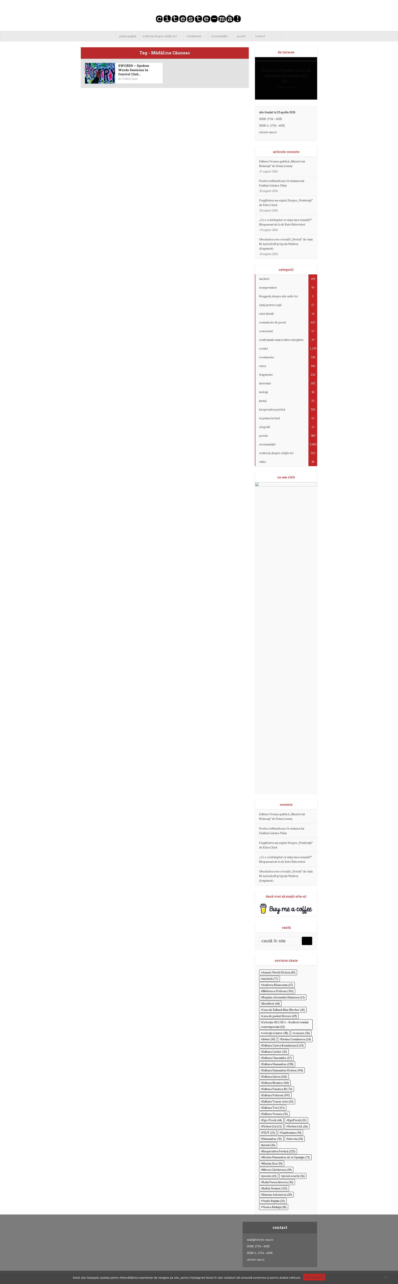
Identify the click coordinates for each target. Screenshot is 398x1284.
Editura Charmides (277, 1058)
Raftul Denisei (274, 1188)
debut (268, 1039)
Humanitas (272, 1139)
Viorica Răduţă (274, 1207)
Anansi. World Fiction (278, 972)
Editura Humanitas (278, 1064)
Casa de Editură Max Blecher (283, 1010)
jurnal (268, 1145)
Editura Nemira (275, 1083)
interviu (295, 1139)
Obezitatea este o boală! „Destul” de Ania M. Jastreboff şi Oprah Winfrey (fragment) (286, 243)
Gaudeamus (291, 1132)
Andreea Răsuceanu (277, 985)
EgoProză (297, 1120)
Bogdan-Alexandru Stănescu (283, 997)
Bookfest (271, 1003)
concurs (302, 1033)
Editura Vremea (275, 1114)
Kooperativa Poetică (278, 1151)
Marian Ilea (272, 1163)
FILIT (268, 1132)
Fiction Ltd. (298, 1126)
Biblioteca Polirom (278, 991)
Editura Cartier (274, 1052)
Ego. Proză (272, 1120)
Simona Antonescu (277, 1194)
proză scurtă (293, 1176)
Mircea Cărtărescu (277, 1170)
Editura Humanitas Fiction (282, 1070)
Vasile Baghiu (273, 1201)
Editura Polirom (276, 1095)
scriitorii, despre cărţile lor (159, 36)
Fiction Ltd (272, 1126)
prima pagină (127, 36)
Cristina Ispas (130, 78)
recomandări (219, 36)
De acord (314, 1277)
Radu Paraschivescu (277, 1182)
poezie (241, 36)
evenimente (194, 36)
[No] (385, 1277)
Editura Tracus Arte (278, 1101)
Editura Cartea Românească (283, 1045)
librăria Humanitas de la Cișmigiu (286, 1157)
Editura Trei (273, 1108)
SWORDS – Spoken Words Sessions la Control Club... (133, 69)
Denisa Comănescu (296, 1039)
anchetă (270, 979)
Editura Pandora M (277, 1089)
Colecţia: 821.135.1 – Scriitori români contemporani (284, 1024)
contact (260, 36)
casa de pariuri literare (279, 1016)
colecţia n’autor (275, 1033)
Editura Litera (274, 1076)
